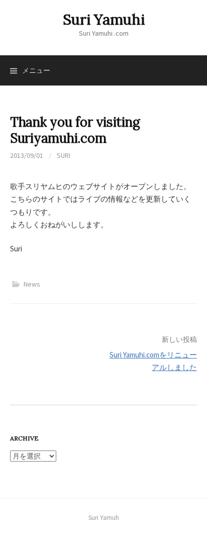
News (32, 284)
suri (63, 155)
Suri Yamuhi (104, 19)
